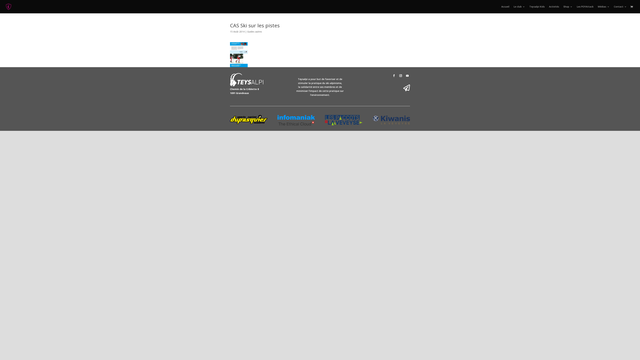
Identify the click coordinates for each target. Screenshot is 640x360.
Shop (566, 7)
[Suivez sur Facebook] (394, 75)
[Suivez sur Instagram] (400, 75)
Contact (618, 7)
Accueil (505, 7)
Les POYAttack (585, 7)
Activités (554, 7)
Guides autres (254, 31)
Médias (602, 7)
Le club (518, 7)
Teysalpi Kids (537, 7)
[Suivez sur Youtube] (407, 75)
